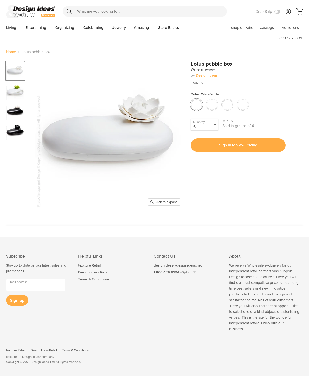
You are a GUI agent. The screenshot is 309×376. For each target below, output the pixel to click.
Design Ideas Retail (93, 272)
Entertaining (36, 27)
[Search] (69, 11)
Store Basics (168, 27)
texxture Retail (89, 265)
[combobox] (145, 11)
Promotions (290, 28)
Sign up (17, 300)
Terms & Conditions (94, 279)
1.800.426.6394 (289, 38)
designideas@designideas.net (178, 265)
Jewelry (119, 27)
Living (11, 27)
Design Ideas (207, 75)
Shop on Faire (242, 28)
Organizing (65, 27)
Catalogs (267, 28)
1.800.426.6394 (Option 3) (175, 272)
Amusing (142, 27)
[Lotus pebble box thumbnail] (15, 70)
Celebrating (93, 27)
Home (11, 52)
